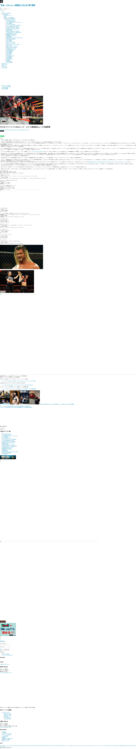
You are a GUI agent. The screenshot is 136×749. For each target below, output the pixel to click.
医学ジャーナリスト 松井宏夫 (12, 46)
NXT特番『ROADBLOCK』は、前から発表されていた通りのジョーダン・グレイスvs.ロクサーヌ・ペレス (107, 161)
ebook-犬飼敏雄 (9, 52)
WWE (60, 745)
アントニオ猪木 (70, 745)
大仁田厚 (113, 745)
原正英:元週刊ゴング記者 (11, 47)
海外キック (1, 746)
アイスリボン (66, 745)
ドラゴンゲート (97, 745)
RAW (39, 745)
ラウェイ (103, 745)
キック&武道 (4, 66)
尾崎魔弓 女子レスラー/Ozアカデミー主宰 (14, 37)
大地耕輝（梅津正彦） (10, 50)
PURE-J (37, 745)
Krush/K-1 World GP (23, 745)
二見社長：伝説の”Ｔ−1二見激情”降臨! (13, 32)
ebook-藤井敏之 (9, 56)
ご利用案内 (4, 732)
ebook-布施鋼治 (9, 23)
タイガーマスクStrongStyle (86, 745)
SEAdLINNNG (47, 745)
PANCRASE (34, 745)
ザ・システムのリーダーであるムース (37, 151)
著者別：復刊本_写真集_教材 (9, 18)
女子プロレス (4, 67)
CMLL (6, 745)
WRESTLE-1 (58, 745)
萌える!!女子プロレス (10, 55)
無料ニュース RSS (7, 713)
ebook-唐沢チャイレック (11, 48)
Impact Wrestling (22, 129)
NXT (26, 129)
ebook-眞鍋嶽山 (9, 36)
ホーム (3, 12)
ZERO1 (63, 745)
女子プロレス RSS (7, 718)
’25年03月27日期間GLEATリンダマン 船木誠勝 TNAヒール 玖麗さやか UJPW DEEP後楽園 (57, 404)
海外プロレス (4, 64)
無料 (5, 16)
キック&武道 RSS (7, 717)
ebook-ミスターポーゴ (10, 19)
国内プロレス (4, 63)
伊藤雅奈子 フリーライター (11, 35)
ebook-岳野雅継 (9, 51)
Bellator (4, 745)
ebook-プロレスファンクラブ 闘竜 (12, 44)
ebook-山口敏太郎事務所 (11, 38)
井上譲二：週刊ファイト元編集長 (12, 27)
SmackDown (51, 745)
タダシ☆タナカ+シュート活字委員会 (13, 25)
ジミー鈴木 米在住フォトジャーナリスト (14, 22)
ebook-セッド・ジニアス (11, 43)
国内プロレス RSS (7, 714)
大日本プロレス (117, 745)
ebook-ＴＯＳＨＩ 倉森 (10, 42)
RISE (42, 745)
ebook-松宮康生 (5, 443)
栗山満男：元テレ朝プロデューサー (13, 28)
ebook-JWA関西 (9, 41)
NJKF (26, 745)
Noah (28, 745)
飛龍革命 (8, 60)
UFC (55, 745)
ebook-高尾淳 (8, 61)
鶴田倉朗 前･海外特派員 (11, 34)
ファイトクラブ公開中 (6, 13)
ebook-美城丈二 (5, 453)
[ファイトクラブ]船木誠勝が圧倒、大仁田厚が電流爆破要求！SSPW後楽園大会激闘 (16, 407)
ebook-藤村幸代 (9, 57)
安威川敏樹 (121, 745)
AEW (2, 745)
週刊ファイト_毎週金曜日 (9, 17)
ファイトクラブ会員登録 (6, 733)
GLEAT (10, 745)
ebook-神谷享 (8, 54)
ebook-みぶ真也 (9, 45)
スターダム (80, 745)
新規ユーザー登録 (5, 653)
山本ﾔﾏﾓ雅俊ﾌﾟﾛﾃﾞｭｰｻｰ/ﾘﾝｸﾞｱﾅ (12, 33)
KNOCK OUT (18, 745)
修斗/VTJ (106, 745)
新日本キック (125, 745)
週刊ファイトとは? (5, 740)
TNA (28, 129)
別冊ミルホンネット (8, 15)
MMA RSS (6, 716)
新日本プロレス (129, 745)
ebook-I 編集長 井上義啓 (6, 434)
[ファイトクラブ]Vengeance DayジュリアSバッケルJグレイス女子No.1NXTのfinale (17, 384)
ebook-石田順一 (9, 53)
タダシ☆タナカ (92, 745)
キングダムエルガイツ (75, 745)
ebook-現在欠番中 (9, 62)
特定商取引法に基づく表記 (7, 738)
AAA (0, 745)
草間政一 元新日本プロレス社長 (12, 31)
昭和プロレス (134, 745)
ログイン (2, 641)
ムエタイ (100, 745)
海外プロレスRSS (7, 715)
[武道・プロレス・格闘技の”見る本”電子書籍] (17, 5)
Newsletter (4, 731)
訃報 (4, 746)
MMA (3, 65)
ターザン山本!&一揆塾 (10, 24)
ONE (31, 745)
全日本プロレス (110, 745)
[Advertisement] (68, 76)
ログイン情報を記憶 (5, 649)
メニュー (2, 10)
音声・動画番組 (5, 88)
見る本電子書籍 (5, 14)
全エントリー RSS (5, 712)
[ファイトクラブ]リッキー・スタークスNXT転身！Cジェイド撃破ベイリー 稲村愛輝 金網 (19, 388)
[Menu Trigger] (1, 1)
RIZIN (44, 745)
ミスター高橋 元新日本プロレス (12, 26)
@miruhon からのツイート (5, 664)
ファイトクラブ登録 (7, 85)
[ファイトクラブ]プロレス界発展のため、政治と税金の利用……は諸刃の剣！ (15, 406)
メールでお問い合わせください (6, 672)
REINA (41, 745)
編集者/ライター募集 (6, 739)
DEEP (8, 745)
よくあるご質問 (5, 736)
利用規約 (4, 737)
